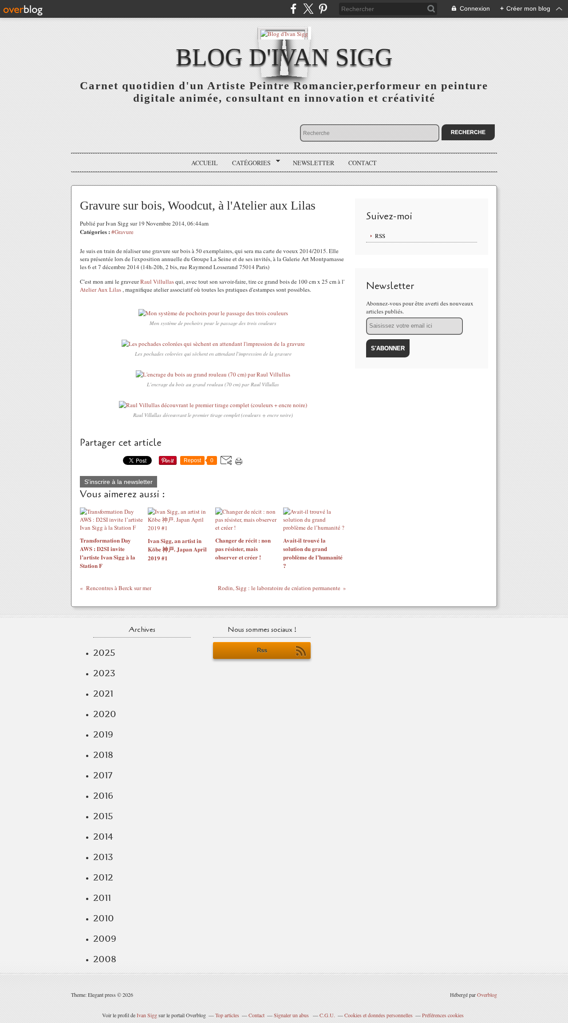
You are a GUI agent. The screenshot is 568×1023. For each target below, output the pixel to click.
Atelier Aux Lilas (100, 289)
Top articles (227, 1015)
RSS (380, 236)
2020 (104, 714)
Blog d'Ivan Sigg (284, 57)
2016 (103, 795)
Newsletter (313, 163)
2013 (103, 857)
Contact (362, 163)
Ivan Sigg (147, 1015)
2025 (104, 652)
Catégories (248, 163)
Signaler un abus (292, 1015)
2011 (102, 897)
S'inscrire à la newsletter (118, 481)
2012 (103, 877)
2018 (103, 754)
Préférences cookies (443, 1015)
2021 (103, 693)
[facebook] (293, 9)
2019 (103, 734)
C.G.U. (327, 1015)
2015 (103, 816)
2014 (103, 836)
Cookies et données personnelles (378, 1015)
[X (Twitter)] (308, 9)
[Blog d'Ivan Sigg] (284, 33)
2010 (103, 918)
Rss (262, 650)
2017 (102, 775)
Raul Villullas (157, 281)
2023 (104, 673)
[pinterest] (322, 9)
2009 (104, 938)
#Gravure (122, 232)
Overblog (487, 994)
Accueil (204, 163)
